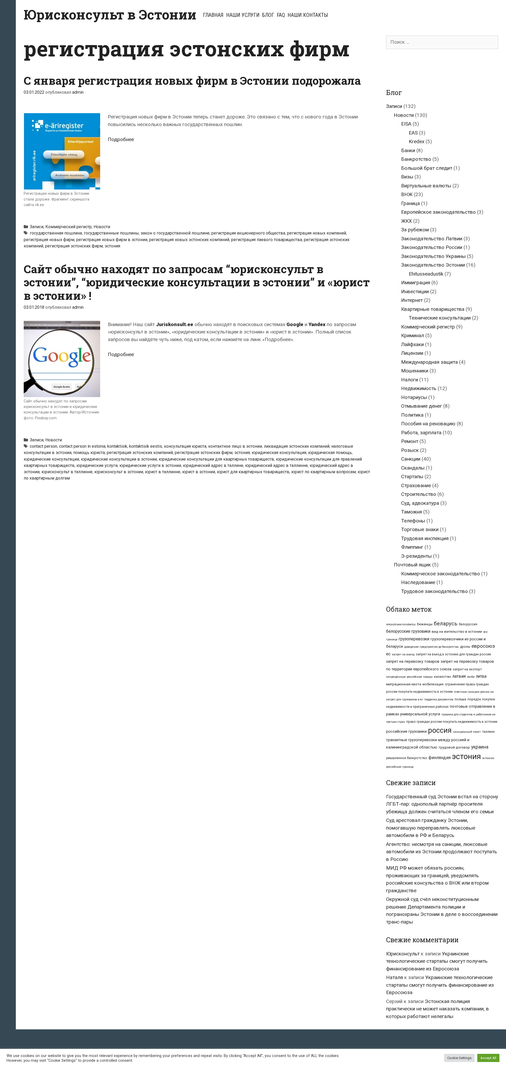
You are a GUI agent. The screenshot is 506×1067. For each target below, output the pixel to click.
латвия (459, 676)
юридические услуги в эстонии (150, 465)
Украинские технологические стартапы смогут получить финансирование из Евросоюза (437, 961)
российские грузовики (406, 731)
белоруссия (468, 624)
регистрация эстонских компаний (140, 452)
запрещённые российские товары (409, 677)
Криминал (412, 335)
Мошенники (414, 371)
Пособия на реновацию (428, 424)
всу (485, 632)
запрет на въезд (403, 654)
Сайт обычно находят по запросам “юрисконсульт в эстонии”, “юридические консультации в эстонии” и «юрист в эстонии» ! (197, 282)
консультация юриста (185, 446)
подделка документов (438, 699)
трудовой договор (454, 747)
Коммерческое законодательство (440, 574)
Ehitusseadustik (426, 274)
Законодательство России (431, 247)
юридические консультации (51, 459)
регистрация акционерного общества (248, 233)
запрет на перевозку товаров (412, 661)
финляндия (440, 757)
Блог (268, 15)
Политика (412, 415)
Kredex (416, 141)
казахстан (442, 676)
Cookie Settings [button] (459, 1058)
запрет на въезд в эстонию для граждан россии (453, 654)
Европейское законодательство (438, 212)
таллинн (488, 732)
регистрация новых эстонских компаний (189, 239)
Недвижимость (418, 388)
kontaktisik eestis (145, 446)
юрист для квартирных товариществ (253, 471)
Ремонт (409, 441)
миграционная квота (403, 684)
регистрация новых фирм (49, 239)
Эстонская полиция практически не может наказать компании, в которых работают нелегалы (437, 1008)
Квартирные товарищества (432, 309)
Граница (410, 203)
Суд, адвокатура (420, 503)
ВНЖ (406, 194)
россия (440, 730)
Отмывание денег (421, 406)
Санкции (410, 459)
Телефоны (413, 521)
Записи (36, 226)
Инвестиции (415, 291)
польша (460, 699)
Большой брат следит (426, 168)
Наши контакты (308, 15)
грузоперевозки (414, 638)
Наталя (394, 977)
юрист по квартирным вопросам (323, 471)
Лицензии (412, 353)
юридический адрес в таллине (213, 465)
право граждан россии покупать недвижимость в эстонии (451, 722)
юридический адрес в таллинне (276, 465)
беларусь (446, 623)
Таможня (411, 512)
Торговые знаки (420, 529)
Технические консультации (440, 318)
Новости (102, 226)
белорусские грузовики (408, 631)
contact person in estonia (82, 446)
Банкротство (416, 159)
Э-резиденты (416, 556)
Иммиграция (415, 283)
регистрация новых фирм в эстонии (111, 239)
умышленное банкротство (406, 758)
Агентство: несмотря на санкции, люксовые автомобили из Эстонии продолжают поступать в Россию (441, 851)
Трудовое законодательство (434, 591)
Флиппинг (412, 547)
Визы (407, 177)
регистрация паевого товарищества (266, 239)
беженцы (424, 624)
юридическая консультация (279, 452)
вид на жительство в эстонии (457, 631)
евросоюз (483, 646)
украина (479, 747)
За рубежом (415, 230)
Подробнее (121, 139)
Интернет (412, 300)
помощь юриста (89, 452)
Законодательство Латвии (431, 239)
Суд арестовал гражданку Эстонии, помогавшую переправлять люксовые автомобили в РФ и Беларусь (430, 827)
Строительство (418, 494)
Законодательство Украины (433, 256)
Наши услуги (243, 15)
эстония (112, 245)
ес (388, 653)
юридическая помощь (330, 452)
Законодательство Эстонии (433, 265)
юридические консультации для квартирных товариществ (216, 459)
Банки (408, 150)
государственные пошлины (111, 233)
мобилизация (433, 684)
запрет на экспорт (467, 669)
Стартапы (412, 476)
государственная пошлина (56, 233)
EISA (406, 124)
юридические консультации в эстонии (119, 459)
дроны (465, 647)
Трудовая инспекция (425, 538)
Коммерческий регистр (68, 226)
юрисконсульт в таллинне (67, 471)
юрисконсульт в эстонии (118, 471)
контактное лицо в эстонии (235, 446)
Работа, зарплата (421, 433)
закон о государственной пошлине (175, 233)
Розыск (410, 450)
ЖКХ (406, 221)
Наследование (418, 582)
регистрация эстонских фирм (74, 245)
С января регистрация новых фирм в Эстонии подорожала (192, 80)
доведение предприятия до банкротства (431, 647)
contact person (43, 446)
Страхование (416, 485)
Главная (213, 15)
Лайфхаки (412, 344)
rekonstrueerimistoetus (401, 624)
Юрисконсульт (403, 954)
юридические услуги (97, 465)
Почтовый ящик (412, 565)
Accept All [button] (488, 1058)
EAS (413, 133)
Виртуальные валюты (426, 186)
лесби (471, 677)
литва (481, 676)
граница (391, 639)
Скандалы (413, 468)
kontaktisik (117, 446)
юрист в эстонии (198, 471)
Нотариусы (414, 397)
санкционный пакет (467, 732)
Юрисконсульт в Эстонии (110, 14)
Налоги (409, 380)
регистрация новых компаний (316, 233)
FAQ (281, 15)
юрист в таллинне (162, 471)
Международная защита (429, 362)
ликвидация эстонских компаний (296, 446)
